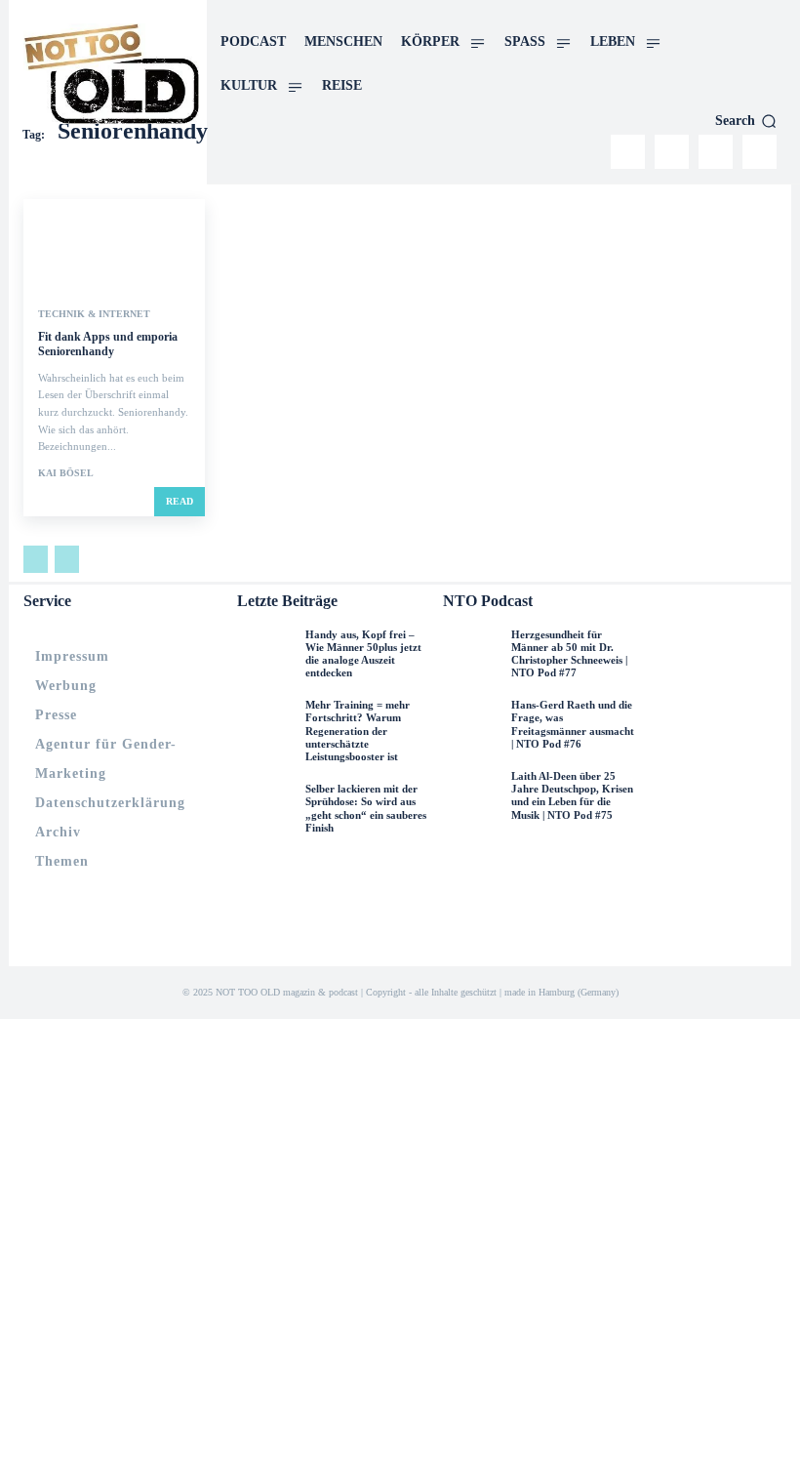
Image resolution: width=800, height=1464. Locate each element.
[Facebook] (672, 152)
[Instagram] (628, 152)
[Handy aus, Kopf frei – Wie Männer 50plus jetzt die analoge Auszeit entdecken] (266, 658)
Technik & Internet (94, 314)
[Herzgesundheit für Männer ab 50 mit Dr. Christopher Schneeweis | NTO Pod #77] (472, 658)
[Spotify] (716, 152)
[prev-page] (35, 559)
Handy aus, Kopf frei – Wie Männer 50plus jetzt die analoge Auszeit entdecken (363, 654)
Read (179, 501)
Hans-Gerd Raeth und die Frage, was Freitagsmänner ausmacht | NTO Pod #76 (572, 724)
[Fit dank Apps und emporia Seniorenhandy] (114, 244)
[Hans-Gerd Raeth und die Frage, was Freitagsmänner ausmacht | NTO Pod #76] (472, 728)
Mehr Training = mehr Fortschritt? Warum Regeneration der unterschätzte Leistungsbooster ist (357, 730)
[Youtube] (759, 152)
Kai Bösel (66, 473)
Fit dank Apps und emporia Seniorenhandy (108, 344)
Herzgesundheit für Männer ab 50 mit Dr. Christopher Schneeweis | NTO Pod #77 (569, 654)
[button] (746, 121)
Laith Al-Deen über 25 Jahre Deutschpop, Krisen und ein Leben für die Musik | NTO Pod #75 (572, 795)
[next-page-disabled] (67, 559)
